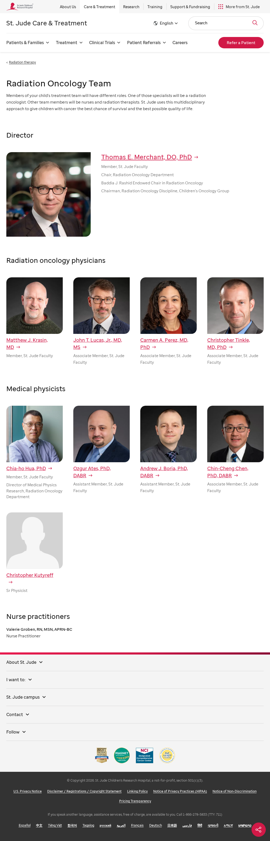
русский (105, 825)
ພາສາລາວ (245, 825)
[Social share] (259, 830)
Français (137, 825)
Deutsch (155, 825)
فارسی (187, 825)
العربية (121, 825)
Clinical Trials (102, 42)
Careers (179, 42)
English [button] (166, 23)
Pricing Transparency (135, 801)
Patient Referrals (144, 42)
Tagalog (88, 825)
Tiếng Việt (55, 825)
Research (131, 6)
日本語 (172, 825)
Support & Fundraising (190, 6)
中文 (39, 825)
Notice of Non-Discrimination (235, 791)
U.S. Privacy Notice (27, 791)
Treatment (66, 42)
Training (154, 6)
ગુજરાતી (213, 825)
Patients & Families (25, 42)
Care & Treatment (99, 6)
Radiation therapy (22, 62)
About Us (68, 6)
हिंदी (199, 825)
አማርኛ (228, 825)
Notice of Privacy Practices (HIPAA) (180, 791)
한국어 (72, 825)
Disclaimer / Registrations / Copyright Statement (84, 791)
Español (25, 825)
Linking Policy (137, 791)
